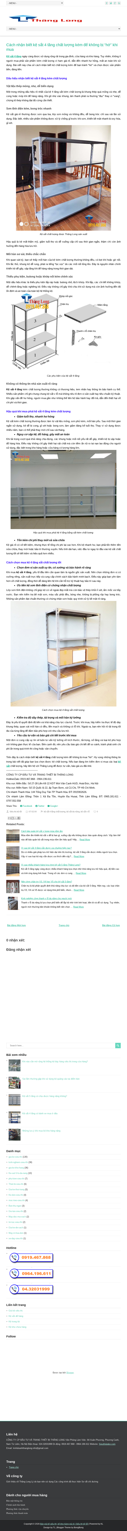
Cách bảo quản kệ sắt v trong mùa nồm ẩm (42, 831)
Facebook (27, 806)
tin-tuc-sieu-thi (15, 1222)
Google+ (53, 806)
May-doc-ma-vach (17, 1216)
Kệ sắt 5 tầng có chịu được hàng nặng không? (44, 1096)
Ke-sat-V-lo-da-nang (18, 1173)
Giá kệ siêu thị (15, 1310)
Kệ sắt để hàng (16, 1316)
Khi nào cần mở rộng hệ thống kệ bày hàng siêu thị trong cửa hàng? (55, 1061)
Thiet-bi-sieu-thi (16, 1184)
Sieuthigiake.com (107, 1444)
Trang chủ (64, 925)
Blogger (70, 1372)
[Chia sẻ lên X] (15, 818)
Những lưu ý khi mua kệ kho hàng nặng (41, 1131)
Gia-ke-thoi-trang (16, 1189)
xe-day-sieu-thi (16, 1238)
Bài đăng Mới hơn (16, 925)
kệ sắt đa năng (73, 812)
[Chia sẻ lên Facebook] (19, 818)
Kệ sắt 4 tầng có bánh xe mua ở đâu (40, 1113)
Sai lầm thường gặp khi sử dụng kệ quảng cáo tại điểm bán (51, 1079)
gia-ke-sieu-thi (15, 1157)
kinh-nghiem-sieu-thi (18, 1162)
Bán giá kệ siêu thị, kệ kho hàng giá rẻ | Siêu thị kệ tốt (64, 1524)
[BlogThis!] (12, 818)
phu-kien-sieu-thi (16, 1178)
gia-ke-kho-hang (16, 1167)
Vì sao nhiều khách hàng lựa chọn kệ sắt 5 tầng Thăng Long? (50, 865)
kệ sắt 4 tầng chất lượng (54, 812)
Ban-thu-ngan (15, 1206)
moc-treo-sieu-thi (17, 1200)
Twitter (40, 806)
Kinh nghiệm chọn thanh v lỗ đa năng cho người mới (46, 898)
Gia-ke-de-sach (16, 1227)
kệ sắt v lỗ (85, 812)
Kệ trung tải (14, 1321)
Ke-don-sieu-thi (16, 1195)
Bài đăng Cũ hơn (111, 925)
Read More (85, 839)
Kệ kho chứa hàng (17, 1327)
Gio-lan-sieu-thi (16, 1211)
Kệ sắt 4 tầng (13, 56)
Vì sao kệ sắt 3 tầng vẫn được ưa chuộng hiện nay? (46, 848)
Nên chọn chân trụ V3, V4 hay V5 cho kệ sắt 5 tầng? (46, 881)
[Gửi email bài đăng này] (9, 818)
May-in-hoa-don (16, 1233)
